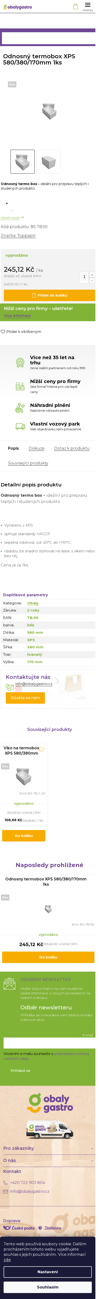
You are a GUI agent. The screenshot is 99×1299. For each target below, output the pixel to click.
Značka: (18, 235)
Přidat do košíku (52, 295)
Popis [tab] (13, 448)
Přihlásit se (20, 1071)
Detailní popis (10, 217)
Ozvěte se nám (25, 698)
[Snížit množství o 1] (92, 280)
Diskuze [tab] (36, 448)
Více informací (17, 315)
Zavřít (26, 341)
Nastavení (47, 1272)
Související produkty (28, 463)
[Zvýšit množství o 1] (92, 274)
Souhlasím (48, 1287)
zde (7, 1259)
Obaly (32, 603)
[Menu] (87, 6)
